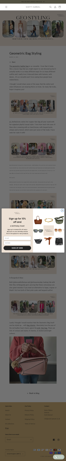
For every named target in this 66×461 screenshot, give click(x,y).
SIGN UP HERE (17, 248)
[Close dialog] (62, 210)
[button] (6, 7)
